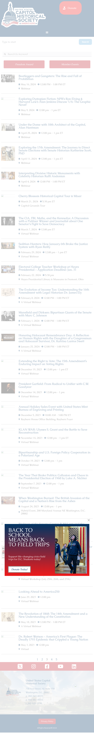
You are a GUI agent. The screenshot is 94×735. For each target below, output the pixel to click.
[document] (47, 367)
